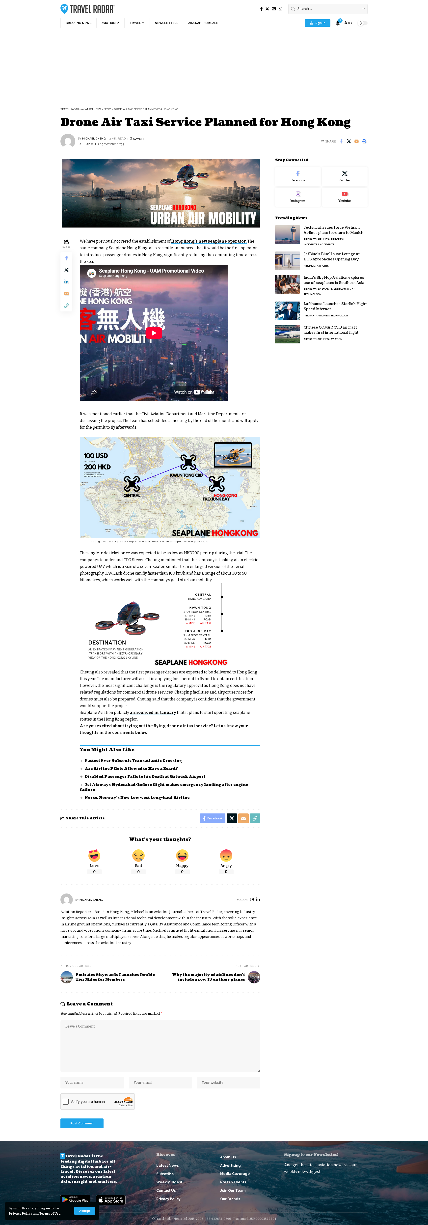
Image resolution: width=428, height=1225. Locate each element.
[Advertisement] (214, 65)
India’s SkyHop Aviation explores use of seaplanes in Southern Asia (334, 280)
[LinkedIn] (258, 899)
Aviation (323, 289)
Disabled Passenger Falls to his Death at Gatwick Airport (145, 776)
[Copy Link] (66, 306)
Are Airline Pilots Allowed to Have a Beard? (131, 768)
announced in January (153, 712)
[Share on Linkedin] (66, 282)
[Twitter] (345, 176)
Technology (312, 294)
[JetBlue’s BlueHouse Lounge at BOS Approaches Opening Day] (287, 260)
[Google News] (273, 8)
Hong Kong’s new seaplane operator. (209, 241)
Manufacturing (342, 289)
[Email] (356, 141)
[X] (267, 8)
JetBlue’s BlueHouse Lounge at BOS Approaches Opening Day (332, 257)
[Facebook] (261, 8)
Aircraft (310, 239)
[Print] (364, 141)
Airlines (323, 239)
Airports (337, 239)
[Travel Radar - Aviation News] (87, 9)
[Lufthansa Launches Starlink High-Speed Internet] (287, 311)
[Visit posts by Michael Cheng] (67, 141)
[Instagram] (280, 8)
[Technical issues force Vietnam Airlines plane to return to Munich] (287, 234)
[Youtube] (345, 197)
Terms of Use (49, 1213)
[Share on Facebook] (341, 141)
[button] (84, 1211)
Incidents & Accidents (319, 244)
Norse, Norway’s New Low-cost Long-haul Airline (137, 797)
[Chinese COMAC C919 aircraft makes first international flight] (287, 334)
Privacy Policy (20, 1213)
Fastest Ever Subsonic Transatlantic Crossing (133, 760)
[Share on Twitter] (348, 141)
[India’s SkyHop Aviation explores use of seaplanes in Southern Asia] (287, 284)
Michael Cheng (94, 138)
